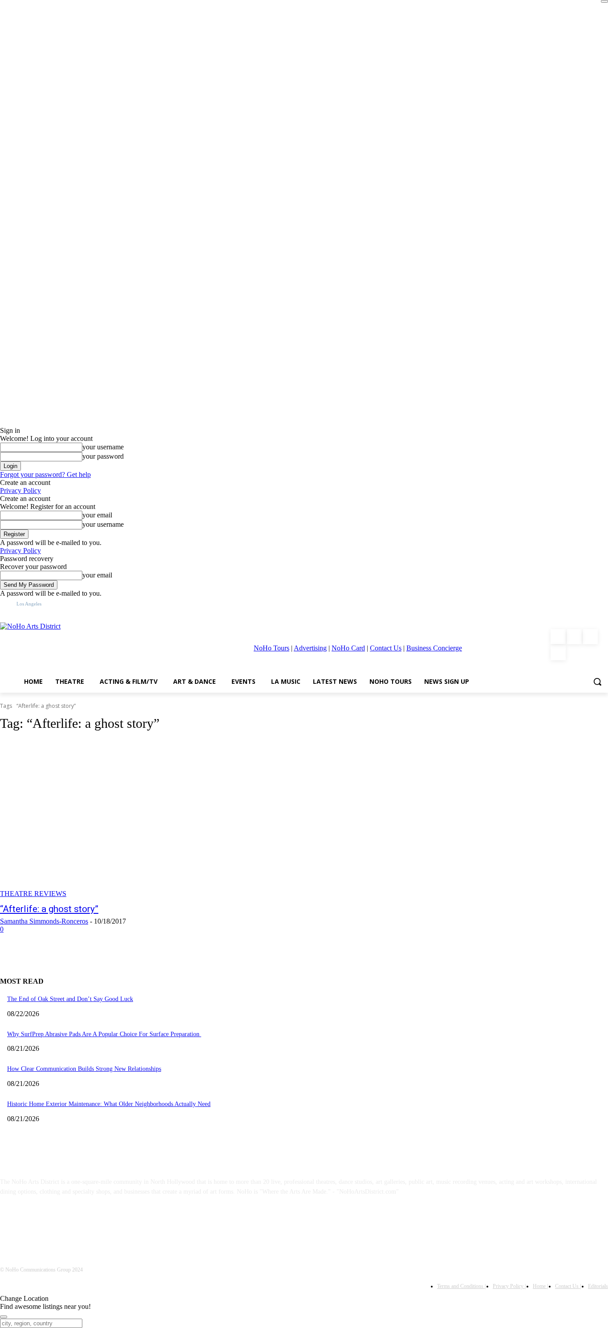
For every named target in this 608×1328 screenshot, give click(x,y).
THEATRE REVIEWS (33, 893)
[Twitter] (558, 652)
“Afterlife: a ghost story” (49, 909)
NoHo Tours (271, 648)
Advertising (310, 648)
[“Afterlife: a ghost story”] (157, 819)
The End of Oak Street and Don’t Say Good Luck (70, 999)
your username (103, 447)
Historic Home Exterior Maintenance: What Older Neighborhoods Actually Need (109, 1104)
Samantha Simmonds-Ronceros (44, 921)
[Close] (604, 1)
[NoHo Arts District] (82, 644)
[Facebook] (558, 636)
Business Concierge (434, 648)
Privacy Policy (20, 490)
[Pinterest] (590, 636)
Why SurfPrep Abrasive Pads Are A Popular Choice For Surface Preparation (104, 1034)
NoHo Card (348, 648)
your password (103, 456)
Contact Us (385, 648)
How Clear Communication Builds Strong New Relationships (84, 1069)
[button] (597, 681)
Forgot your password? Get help (45, 474)
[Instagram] (574, 636)
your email (97, 515)
